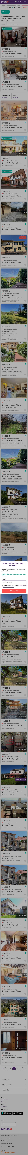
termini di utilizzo (22, 585)
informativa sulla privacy (8, 587)
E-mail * (4, 579)
